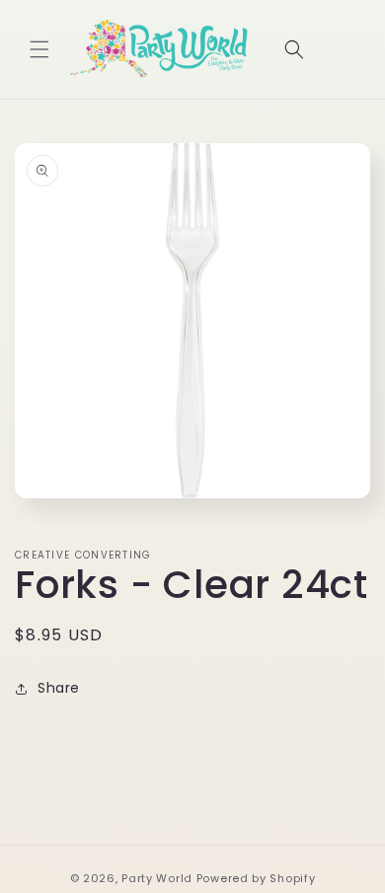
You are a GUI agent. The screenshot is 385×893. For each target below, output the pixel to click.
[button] (39, 49)
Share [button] (59, 688)
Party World (156, 878)
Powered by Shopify (256, 878)
